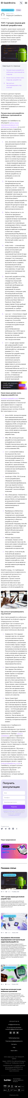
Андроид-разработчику (9, 398)
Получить (14, 806)
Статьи (18, 10)
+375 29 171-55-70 (21, 3)
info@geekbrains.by (14, 1024)
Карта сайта (14, 1050)
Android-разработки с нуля (11, 763)
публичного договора (9, 811)
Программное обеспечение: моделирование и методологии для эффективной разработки (13, 940)
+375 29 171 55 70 (14, 1021)
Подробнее (22, 385)
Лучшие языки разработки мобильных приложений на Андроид (15, 72)
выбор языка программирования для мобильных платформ (10, 125)
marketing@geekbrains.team (14, 1029)
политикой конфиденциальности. (14, 814)
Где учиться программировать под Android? (13, 85)
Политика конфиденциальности (14, 1041)
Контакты (14, 1044)
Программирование (8, 10)
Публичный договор (14, 1038)
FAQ (14, 1047)
